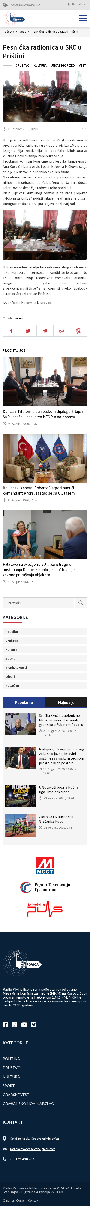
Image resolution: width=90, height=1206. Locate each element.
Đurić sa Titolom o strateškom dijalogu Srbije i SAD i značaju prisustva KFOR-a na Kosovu (43, 414)
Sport (10, 658)
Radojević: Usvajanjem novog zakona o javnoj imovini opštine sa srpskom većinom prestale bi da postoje (61, 756)
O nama (8, 1200)
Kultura (40, 65)
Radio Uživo (79, 4)
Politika (11, 631)
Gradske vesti (16, 667)
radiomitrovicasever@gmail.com (32, 1149)
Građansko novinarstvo (28, 1103)
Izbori (10, 676)
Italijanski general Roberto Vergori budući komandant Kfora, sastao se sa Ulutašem (39, 490)
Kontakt (34, 1200)
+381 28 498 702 (22, 1159)
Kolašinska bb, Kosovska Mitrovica (34, 1138)
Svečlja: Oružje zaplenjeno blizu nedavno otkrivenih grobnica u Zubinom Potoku (61, 720)
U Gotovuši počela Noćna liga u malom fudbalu (58, 789)
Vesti (24, 31)
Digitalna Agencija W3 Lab (42, 1192)
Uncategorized (63, 65)
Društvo (22, 65)
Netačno (12, 685)
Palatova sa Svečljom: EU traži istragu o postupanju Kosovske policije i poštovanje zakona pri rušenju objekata (39, 569)
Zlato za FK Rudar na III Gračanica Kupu (57, 819)
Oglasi (20, 1200)
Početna (10, 31)
